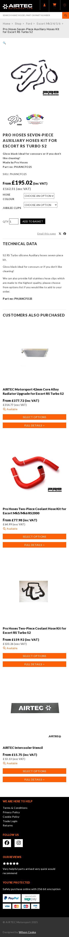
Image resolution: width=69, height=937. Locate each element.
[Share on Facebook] (64, 233)
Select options (34, 417)
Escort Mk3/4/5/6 (49, 23)
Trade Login (10, 821)
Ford (29, 23)
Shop (18, 23)
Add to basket (32, 221)
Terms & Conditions (15, 807)
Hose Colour (8, 197)
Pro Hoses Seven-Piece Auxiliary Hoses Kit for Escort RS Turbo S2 (31, 30)
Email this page (46, 233)
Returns (8, 825)
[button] (4, 42)
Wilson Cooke (27, 932)
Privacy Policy (11, 812)
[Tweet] (60, 233)
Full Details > (34, 425)
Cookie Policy (11, 816)
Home (6, 23)
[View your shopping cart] (54, 6)
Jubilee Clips (12, 207)
